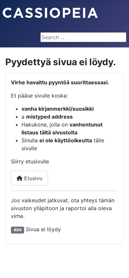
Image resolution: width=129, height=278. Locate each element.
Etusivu (32, 178)
